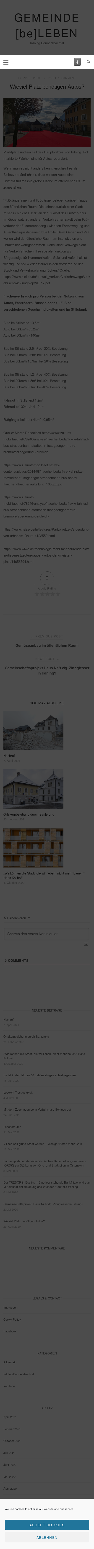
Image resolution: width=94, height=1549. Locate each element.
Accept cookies (47, 1524)
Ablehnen (47, 1537)
